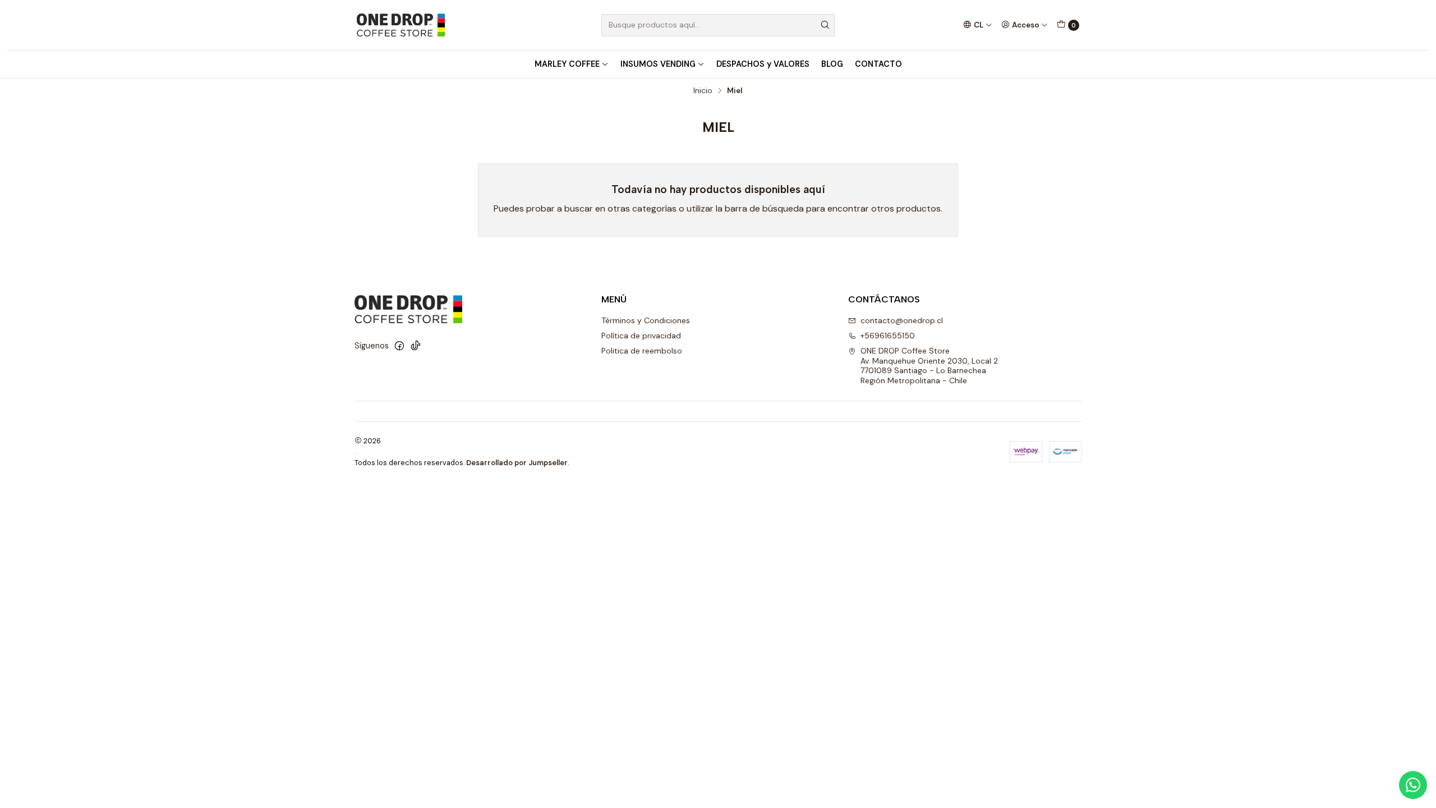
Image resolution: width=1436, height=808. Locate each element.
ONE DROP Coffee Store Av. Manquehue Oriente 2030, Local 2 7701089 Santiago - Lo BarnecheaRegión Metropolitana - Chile (929, 365)
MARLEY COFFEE (567, 64)
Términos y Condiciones (645, 320)
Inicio (702, 91)
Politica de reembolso (641, 351)
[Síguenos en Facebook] (399, 345)
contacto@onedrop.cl (901, 320)
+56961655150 (887, 335)
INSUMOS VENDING (658, 64)
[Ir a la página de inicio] (401, 24)
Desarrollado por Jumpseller (517, 462)
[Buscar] (825, 25)
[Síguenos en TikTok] (415, 345)
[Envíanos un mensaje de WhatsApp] (1413, 785)
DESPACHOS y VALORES (762, 64)
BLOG (832, 64)
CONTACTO (878, 64)
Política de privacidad (641, 335)
